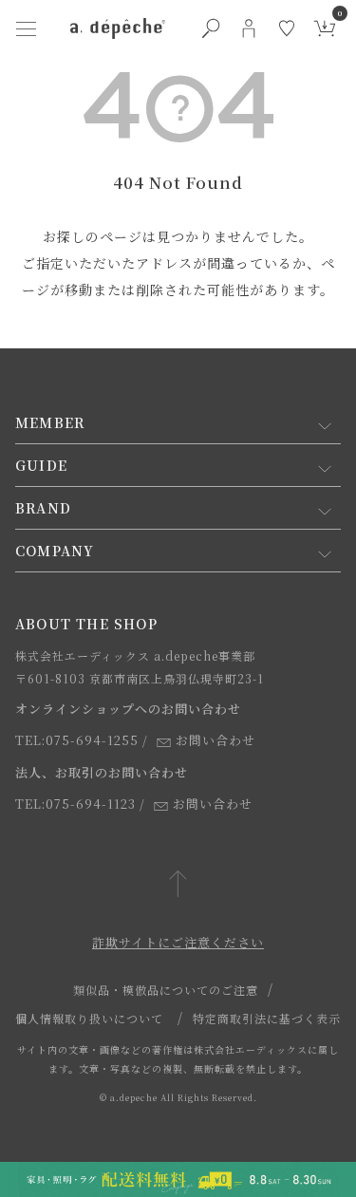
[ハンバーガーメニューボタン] (26, 28)
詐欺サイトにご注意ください (178, 942)
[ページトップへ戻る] (178, 885)
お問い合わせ (215, 740)
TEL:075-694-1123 (75, 804)
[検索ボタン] (211, 28)
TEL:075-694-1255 (77, 740)
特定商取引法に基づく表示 (267, 1018)
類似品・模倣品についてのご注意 (165, 990)
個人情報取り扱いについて (89, 1018)
